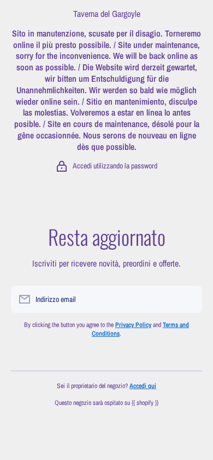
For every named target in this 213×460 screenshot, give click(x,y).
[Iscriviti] (188, 299)
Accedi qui (142, 386)
